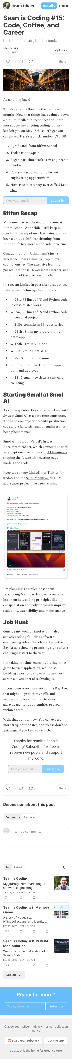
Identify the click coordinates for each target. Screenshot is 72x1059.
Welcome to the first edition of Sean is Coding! (24, 953)
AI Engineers (57, 452)
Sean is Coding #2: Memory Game (26, 909)
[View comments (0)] (21, 62)
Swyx (7, 415)
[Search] (65, 867)
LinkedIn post (30, 284)
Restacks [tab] (29, 817)
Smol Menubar (37, 478)
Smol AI (21, 415)
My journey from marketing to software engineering (24, 886)
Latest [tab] (18, 867)
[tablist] (20, 817)
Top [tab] (8, 867)
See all (11, 975)
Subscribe (49, 5)
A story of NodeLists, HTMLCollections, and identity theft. (23, 919)
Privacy (37, 1026)
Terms (48, 1026)
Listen (63, 50)
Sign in (63, 5)
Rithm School (13, 228)
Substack (16, 1050)
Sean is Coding (15, 878)
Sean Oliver (10, 48)
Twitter (53, 472)
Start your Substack (25, 1040)
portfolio (25, 673)
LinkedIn (36, 472)
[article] (36, 888)
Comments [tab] (13, 817)
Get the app (56, 1040)
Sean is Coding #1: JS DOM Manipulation (25, 943)
